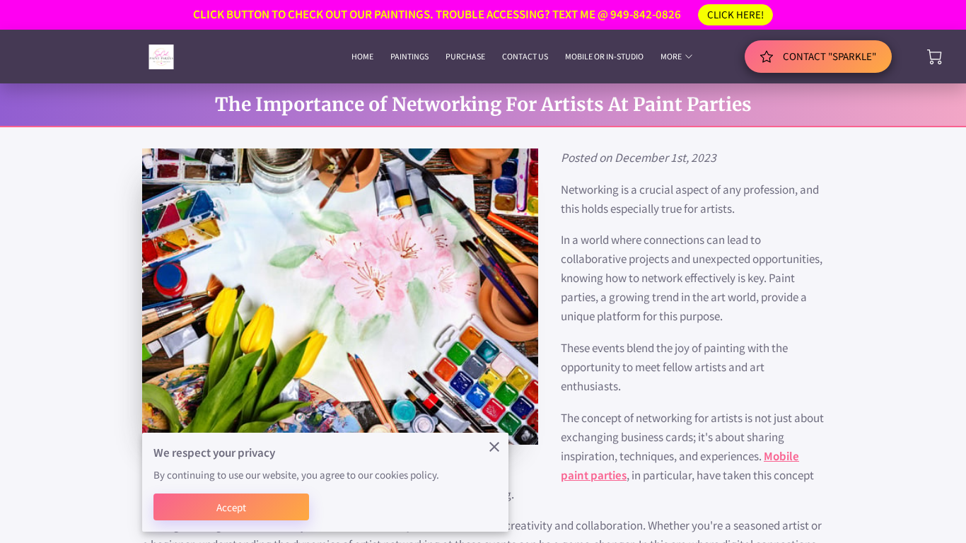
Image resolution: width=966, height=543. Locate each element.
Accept (231, 507)
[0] (934, 56)
